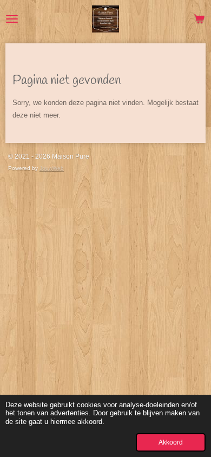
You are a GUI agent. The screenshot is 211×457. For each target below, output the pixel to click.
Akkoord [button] (171, 442)
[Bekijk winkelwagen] (199, 19)
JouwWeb (51, 168)
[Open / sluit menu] (12, 19)
